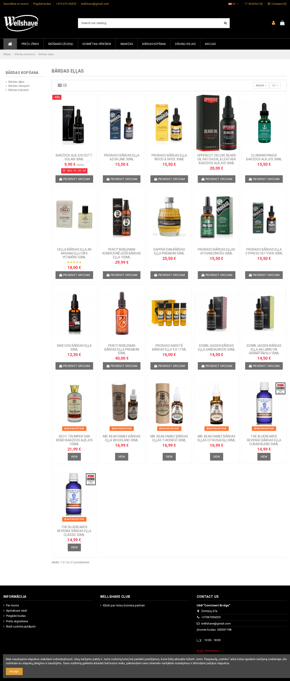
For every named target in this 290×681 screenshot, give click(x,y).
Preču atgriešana (17, 621)
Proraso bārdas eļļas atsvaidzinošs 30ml (216, 251)
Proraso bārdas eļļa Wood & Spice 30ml (169, 157)
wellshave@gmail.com (95, 3)
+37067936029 (210, 617)
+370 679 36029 (66, 3)
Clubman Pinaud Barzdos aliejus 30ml (264, 157)
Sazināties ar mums (16, 3)
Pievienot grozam (76, 179)
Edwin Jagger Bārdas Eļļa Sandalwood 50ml (216, 347)
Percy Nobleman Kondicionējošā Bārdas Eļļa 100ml (121, 253)
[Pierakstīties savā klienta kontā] (273, 23)
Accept (14, 671)
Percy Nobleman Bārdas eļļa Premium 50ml (121, 349)
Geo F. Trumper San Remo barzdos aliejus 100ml (74, 440)
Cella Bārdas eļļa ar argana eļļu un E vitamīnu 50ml (74, 253)
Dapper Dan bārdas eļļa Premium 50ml (169, 251)
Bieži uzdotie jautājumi (21, 626)
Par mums (12, 605)
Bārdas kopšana (22, 73)
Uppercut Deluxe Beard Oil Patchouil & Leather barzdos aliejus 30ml (216, 159)
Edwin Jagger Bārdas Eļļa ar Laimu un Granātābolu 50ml (264, 349)
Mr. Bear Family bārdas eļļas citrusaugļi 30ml (216, 438)
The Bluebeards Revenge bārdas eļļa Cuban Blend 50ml (264, 440)
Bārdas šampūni (19, 86)
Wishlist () (255, 3)
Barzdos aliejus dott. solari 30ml (74, 157)
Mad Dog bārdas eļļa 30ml (74, 347)
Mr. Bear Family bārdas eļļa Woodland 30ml (121, 438)
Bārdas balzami (18, 90)
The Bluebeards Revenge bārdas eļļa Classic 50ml (74, 531)
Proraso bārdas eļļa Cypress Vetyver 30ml (264, 251)
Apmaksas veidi (16, 610)
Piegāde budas (42, 3)
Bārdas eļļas (16, 81)
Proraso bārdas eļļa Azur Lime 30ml (121, 157)
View (74, 456)
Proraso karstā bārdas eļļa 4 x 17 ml (169, 347)
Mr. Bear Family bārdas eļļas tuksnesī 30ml (169, 438)
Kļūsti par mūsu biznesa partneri (124, 605)
